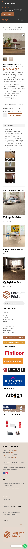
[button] (23, 35)
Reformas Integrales (8, 326)
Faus (15, 454)
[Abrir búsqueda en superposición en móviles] (14, 303)
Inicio (4, 27)
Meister (15, 450)
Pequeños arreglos (8, 319)
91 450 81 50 (8, 3)
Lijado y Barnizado (8, 315)
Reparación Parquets (8, 328)
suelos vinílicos (7, 330)
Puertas (5, 321)
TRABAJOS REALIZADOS (8, 333)
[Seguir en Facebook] (4, 473)
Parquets (5, 317)
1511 (7, 29)
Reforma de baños (8, 324)
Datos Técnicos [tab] (8, 125)
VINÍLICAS (14, 27)
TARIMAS (8, 27)
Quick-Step (7, 455)
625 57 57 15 (15, 3)
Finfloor (11, 452)
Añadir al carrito (15, 115)
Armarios (5, 312)
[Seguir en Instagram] (7, 473)
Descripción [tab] (7, 123)
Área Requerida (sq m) (9, 104)
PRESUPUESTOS (7, 14)
